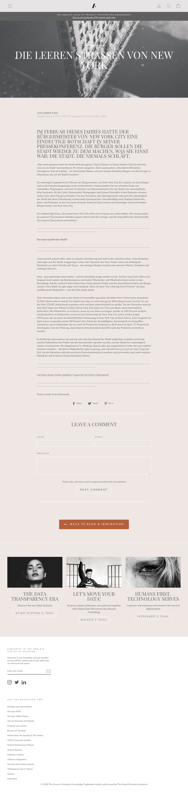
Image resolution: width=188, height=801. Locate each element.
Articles (10, 774)
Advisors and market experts (20, 764)
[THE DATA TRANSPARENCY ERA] (34, 572)
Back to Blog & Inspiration (96, 524)
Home (84, 45)
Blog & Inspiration (96, 45)
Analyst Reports (14, 750)
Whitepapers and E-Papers (20, 769)
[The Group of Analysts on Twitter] (17, 682)
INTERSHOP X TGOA (153, 616)
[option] (94, 16)
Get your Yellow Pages (17, 716)
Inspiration (12, 778)
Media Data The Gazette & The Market (25, 735)
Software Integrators (16, 759)
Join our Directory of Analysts (20, 721)
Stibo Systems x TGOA (35, 613)
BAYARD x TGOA (94, 619)
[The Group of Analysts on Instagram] (9, 682)
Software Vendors (15, 754)
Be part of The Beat (16, 730)
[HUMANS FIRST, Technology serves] (153, 572)
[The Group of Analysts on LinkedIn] (24, 682)
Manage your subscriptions (19, 706)
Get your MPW (14, 711)
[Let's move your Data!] (94, 572)
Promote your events (16, 726)
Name (41, 437)
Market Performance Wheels (20, 745)
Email (99, 437)
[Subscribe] (48, 671)
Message (43, 453)
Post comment (94, 489)
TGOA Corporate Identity (19, 740)
